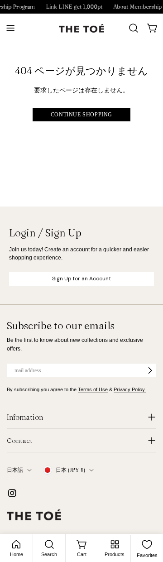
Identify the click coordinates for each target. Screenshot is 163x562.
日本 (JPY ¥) (70, 470)
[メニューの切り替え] (10, 28)
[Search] (134, 28)
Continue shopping (81, 114)
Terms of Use (93, 389)
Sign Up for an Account (81, 278)
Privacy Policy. (130, 389)
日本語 (15, 470)
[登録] (149, 370)
